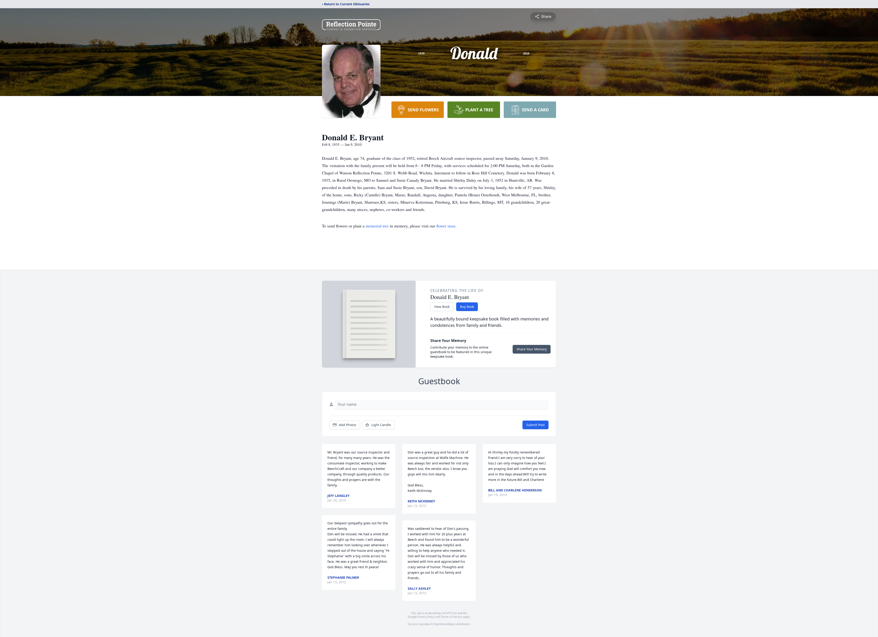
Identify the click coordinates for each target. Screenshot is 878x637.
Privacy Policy (426, 617)
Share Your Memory (532, 349)
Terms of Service (451, 617)
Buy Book (467, 306)
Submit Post (535, 425)
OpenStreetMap (444, 624)
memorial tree (377, 226)
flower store (445, 226)
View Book (442, 306)
